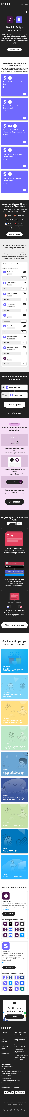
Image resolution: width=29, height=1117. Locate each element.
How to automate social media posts (10, 1085)
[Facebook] (4, 1110)
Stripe (19, 27)
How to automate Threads (8, 1082)
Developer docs (5, 1053)
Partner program (21, 1102)
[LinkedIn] (7, 1110)
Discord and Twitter (19, 1059)
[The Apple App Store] (9, 1092)
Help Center (4, 1044)
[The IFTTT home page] (5, 3)
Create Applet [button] (14, 404)
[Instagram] (11, 1110)
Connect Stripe (9, 967)
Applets (3, 1039)
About (20, 1104)
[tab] (3, 264)
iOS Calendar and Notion (20, 1037)
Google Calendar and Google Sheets (19, 1040)
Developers (6, 1102)
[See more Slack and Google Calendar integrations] (7, 935)
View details (7, 278)
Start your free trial (15, 625)
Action (10, 274)
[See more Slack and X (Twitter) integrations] (7, 923)
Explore (4, 1032)
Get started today (14, 49)
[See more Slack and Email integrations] (7, 929)
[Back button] (2, 11)
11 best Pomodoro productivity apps (10, 1080)
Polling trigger (12, 306)
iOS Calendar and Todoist (21, 1055)
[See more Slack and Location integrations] (19, 935)
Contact (9, 1104)
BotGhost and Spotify (20, 1046)
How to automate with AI (7, 1066)
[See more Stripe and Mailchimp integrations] (19, 988)
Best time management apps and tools (11, 1071)
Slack (9, 27)
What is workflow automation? (9, 1073)
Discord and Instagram (20, 1034)
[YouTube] (14, 1110)
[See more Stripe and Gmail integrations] (19, 977)
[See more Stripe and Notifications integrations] (7, 983)
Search (3, 1048)
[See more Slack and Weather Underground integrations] (19, 929)
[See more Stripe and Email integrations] (19, 983)
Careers (13, 1102)
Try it (23, 278)
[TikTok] (21, 1110)
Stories (3, 1037)
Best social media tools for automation (11, 1087)
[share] (27, 11)
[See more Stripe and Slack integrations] (7, 988)
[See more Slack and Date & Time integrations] (19, 923)
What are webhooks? (6, 1078)
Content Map (4, 1046)
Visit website (5, 909)
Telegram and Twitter (19, 1057)
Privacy (15, 1104)
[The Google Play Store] (20, 1092)
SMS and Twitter (18, 1049)
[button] (26, 4)
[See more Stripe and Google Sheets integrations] (7, 977)
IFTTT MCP (4, 1041)
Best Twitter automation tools (9, 1069)
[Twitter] (18, 1110)
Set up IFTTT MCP (14, 234)
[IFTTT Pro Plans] (24, 272)
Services (3, 1034)
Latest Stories (6, 1064)
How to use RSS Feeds (7, 1075)
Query (10, 317)
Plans (2, 1051)
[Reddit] (25, 1110)
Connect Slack (9, 913)
